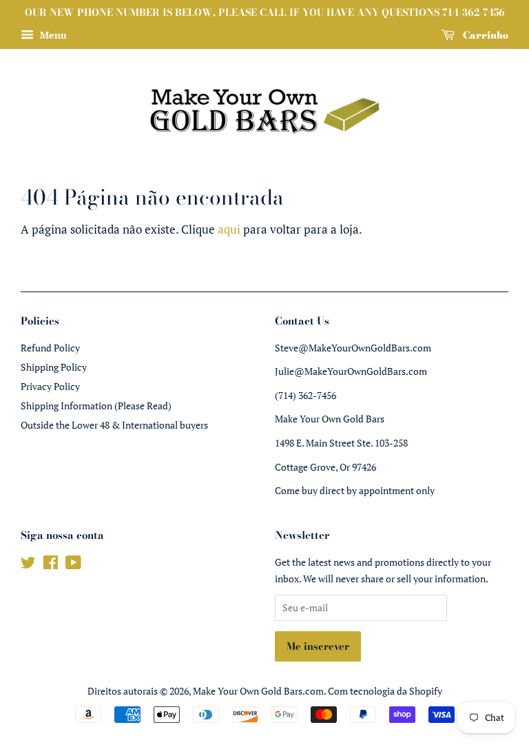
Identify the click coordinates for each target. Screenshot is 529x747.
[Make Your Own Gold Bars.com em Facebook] (51, 564)
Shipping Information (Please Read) (96, 405)
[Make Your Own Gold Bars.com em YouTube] (73, 564)
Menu (52, 34)
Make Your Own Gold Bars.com (258, 690)
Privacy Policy (50, 386)
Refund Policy (50, 347)
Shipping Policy (54, 367)
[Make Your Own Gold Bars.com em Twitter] (28, 564)
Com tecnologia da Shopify (385, 690)
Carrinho (484, 35)
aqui (229, 229)
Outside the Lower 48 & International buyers (114, 424)
